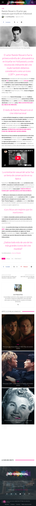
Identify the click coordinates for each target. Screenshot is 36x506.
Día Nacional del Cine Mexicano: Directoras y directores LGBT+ (9, 277)
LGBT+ (3, 229)
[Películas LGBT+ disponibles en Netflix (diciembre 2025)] (18, 369)
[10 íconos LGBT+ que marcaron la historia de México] (18, 406)
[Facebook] (6, 494)
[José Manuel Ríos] (3, 17)
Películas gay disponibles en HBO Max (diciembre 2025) (18, 347)
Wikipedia (18, 253)
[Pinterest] (29, 494)
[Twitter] (15, 494)
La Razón (13, 253)
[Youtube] (20, 494)
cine (7, 80)
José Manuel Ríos (10, 16)
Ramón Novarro (18, 258)
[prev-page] (3, 428)
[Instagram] (11, 494)
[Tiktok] (24, 494)
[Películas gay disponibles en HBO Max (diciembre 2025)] (18, 332)
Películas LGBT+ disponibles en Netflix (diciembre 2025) (18, 384)
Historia (17, 418)
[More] (21, 22)
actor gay (8, 258)
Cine (3, 8)
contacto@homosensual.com (21, 489)
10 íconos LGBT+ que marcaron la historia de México (18, 421)
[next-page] (5, 428)
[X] (18, 304)
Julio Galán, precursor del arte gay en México (27, 277)
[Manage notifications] (4, 501)
